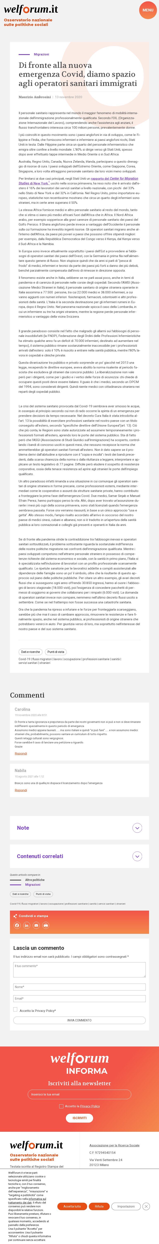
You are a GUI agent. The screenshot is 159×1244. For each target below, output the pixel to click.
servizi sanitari (28, 662)
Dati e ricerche (30, 652)
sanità (116, 659)
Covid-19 (24, 659)
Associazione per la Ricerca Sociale (114, 1145)
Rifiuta (99, 1206)
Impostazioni (126, 1206)
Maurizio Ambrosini (35, 97)
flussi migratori (42, 659)
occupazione (72, 659)
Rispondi (21, 753)
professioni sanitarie (96, 659)
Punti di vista (56, 652)
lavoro (58, 659)
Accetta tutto (72, 1206)
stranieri (45, 662)
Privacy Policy (44, 1011)
